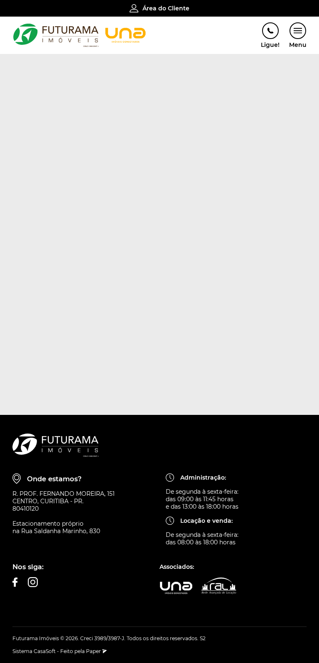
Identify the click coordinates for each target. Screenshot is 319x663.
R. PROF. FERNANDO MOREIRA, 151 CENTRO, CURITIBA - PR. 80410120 (63, 501)
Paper (94, 651)
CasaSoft (45, 651)
